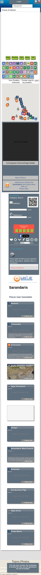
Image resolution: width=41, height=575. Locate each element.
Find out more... (22, 572)
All (33, 57)
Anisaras (15, 469)
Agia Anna (16, 511)
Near (27, 57)
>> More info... (28, 316)
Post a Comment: (17, 268)
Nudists (14, 303)
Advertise (8, 574)
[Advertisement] (20, 32)
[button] (16, 100)
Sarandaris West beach (22, 449)
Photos (15, 57)
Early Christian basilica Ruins (22, 367)
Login (3, 574)
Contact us (14, 574)
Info (21, 57)
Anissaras (16, 345)
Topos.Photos (20, 561)
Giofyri (14, 428)
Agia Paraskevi (18, 386)
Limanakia (16, 324)
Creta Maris (16, 531)
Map (8, 57)
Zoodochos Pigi (18, 490)
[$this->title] (22, 281)
